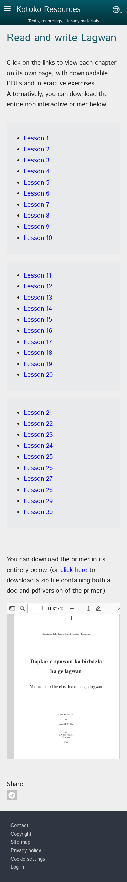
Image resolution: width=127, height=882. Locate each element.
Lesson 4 (36, 171)
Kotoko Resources (48, 9)
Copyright (21, 834)
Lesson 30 (38, 512)
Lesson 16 (38, 330)
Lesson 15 (38, 319)
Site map (20, 842)
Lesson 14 (38, 308)
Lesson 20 (38, 375)
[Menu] (11, 9)
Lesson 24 (38, 445)
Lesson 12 (38, 286)
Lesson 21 (38, 412)
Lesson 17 (38, 342)
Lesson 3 (36, 160)
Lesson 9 (36, 226)
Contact (19, 825)
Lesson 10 (38, 238)
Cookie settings (27, 859)
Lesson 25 (38, 456)
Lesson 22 (38, 423)
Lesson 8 (36, 215)
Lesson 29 (38, 501)
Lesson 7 (36, 204)
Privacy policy (25, 851)
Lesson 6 (36, 193)
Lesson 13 (38, 297)
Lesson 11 (37, 275)
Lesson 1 (36, 138)
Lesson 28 (38, 490)
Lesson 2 (36, 149)
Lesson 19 (38, 364)
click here (73, 570)
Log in (17, 867)
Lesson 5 (36, 182)
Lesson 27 (38, 479)
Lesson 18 (38, 352)
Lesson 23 (38, 434)
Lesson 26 (38, 468)
